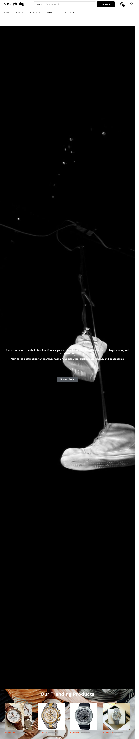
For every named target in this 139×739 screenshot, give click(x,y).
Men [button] (18, 12)
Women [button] (33, 12)
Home (6, 12)
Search (106, 4)
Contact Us (68, 12)
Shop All (51, 12)
